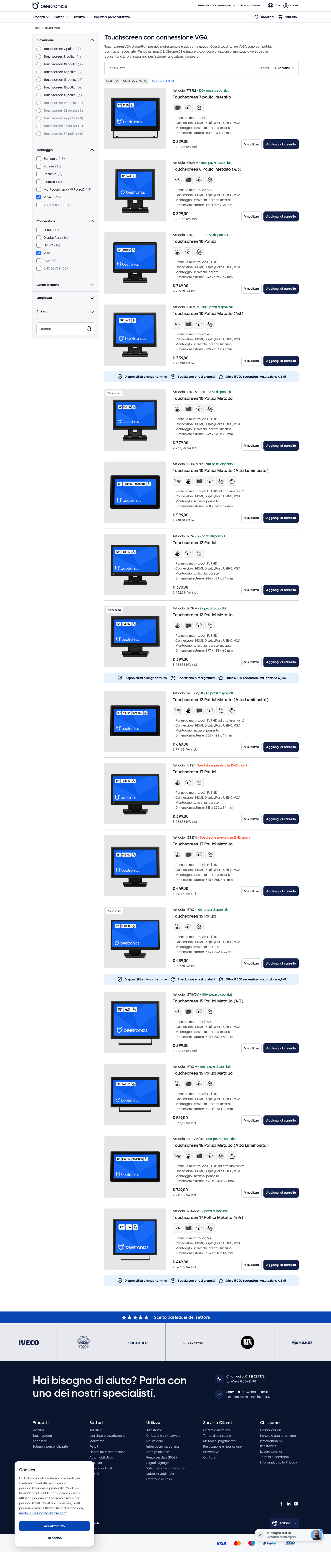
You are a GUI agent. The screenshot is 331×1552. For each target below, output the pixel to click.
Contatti (257, 5)
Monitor (38, 1430)
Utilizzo (79, 17)
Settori (59, 17)
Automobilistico (101, 1457)
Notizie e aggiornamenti (278, 1435)
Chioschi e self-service (163, 1435)
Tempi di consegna (217, 1435)
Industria (95, 1430)
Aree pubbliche (157, 1452)
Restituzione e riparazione (222, 1446)
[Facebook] (281, 1504)
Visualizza (251, 144)
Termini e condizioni (274, 1457)
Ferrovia (95, 1462)
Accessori (40, 1441)
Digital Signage (157, 1462)
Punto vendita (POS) (161, 1457)
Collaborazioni (271, 1430)
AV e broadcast (100, 1468)
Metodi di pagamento (219, 1441)
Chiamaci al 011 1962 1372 (245, 1376)
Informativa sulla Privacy (278, 1462)
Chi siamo (243, 5)
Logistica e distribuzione (107, 1435)
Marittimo (96, 1441)
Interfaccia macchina (162, 1446)
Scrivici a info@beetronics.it (247, 1391)
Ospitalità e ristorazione (107, 1452)
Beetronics (50, 5)
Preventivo (204, 5)
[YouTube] (296, 1504)
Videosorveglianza (160, 1473)
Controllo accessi (159, 1479)
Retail (93, 1446)
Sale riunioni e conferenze (165, 1468)
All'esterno (154, 1430)
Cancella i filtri (163, 81)
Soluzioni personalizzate (112, 17)
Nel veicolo (154, 1441)
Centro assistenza (224, 5)
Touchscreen (42, 1435)
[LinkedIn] (288, 1504)
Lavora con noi (271, 1451)
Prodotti (39, 17)
